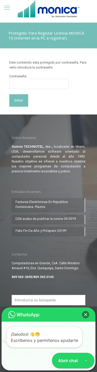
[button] (85, 314)
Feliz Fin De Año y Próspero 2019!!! (41, 231)
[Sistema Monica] (48, 8)
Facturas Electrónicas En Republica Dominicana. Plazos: (42, 204)
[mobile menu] (7, 7)
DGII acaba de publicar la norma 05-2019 (46, 219)
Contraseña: (18, 76)
